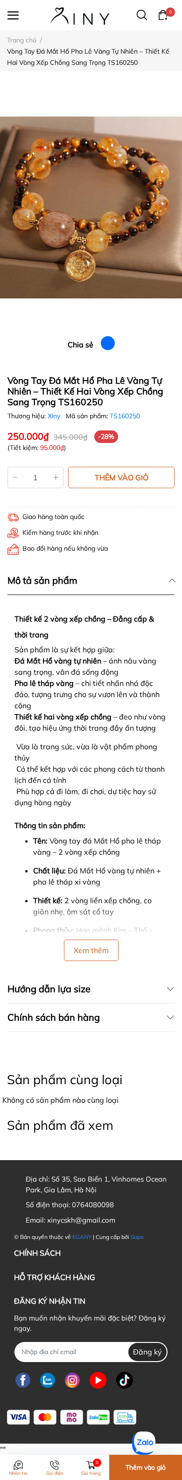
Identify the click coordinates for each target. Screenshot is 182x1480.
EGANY (81, 1236)
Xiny (55, 416)
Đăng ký (147, 1351)
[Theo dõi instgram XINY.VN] (72, 1380)
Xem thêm (91, 950)
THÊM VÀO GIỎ (121, 477)
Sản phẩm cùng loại (64, 1079)
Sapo (137, 1236)
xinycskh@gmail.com (81, 1220)
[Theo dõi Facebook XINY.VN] (23, 1380)
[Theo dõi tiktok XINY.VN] (124, 1380)
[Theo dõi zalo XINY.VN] (47, 1380)
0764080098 (93, 1204)
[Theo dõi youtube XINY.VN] (98, 1380)
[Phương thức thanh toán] (71, 1417)
